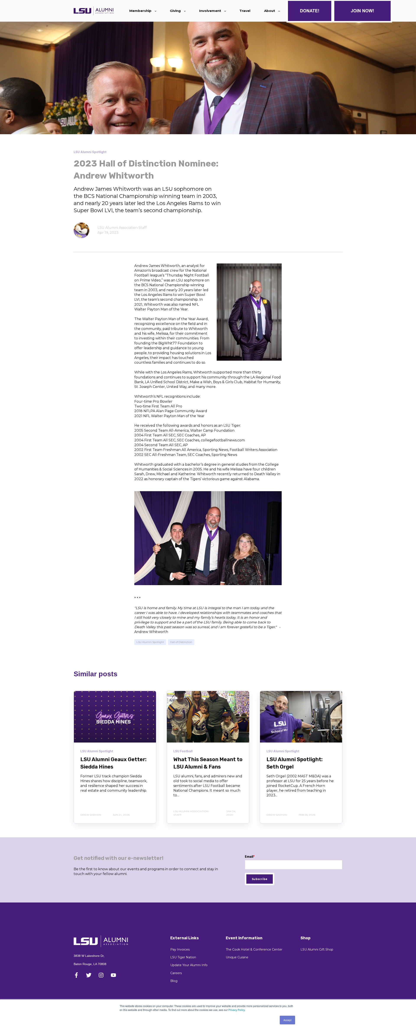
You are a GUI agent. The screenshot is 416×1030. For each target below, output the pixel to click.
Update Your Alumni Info (189, 965)
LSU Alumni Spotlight (150, 642)
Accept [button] (287, 1020)
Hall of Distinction (181, 642)
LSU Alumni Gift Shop (317, 949)
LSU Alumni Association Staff (122, 228)
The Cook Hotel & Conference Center (254, 949)
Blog (173, 981)
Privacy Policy (236, 1010)
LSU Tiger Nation (183, 957)
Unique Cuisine (237, 957)
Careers (176, 973)
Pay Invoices (180, 949)
